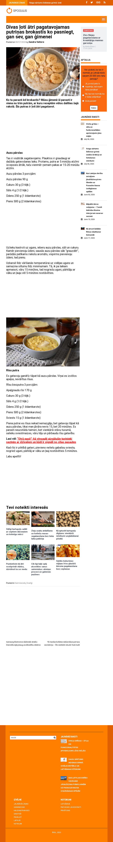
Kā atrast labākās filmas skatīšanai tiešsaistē (93, 232)
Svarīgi (29, 583)
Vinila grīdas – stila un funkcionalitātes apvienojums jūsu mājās (93, 130)
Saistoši (17, 814)
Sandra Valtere (36, 42)
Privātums (65, 810)
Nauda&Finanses (21, 810)
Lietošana (65, 804)
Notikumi (18, 824)
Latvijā (17, 820)
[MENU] (103, 19)
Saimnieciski (20, 583)
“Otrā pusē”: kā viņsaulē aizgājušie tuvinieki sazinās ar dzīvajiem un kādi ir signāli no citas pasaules (41, 440)
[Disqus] (43, 686)
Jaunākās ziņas (21, 804)
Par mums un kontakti (71, 807)
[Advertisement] (43, 129)
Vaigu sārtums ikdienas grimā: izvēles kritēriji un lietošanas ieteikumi (61, 3)
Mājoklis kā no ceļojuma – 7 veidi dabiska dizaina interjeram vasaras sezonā (94, 210)
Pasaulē (17, 817)
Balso (93, 108)
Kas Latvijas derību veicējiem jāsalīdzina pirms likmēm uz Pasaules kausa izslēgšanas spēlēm (94, 182)
